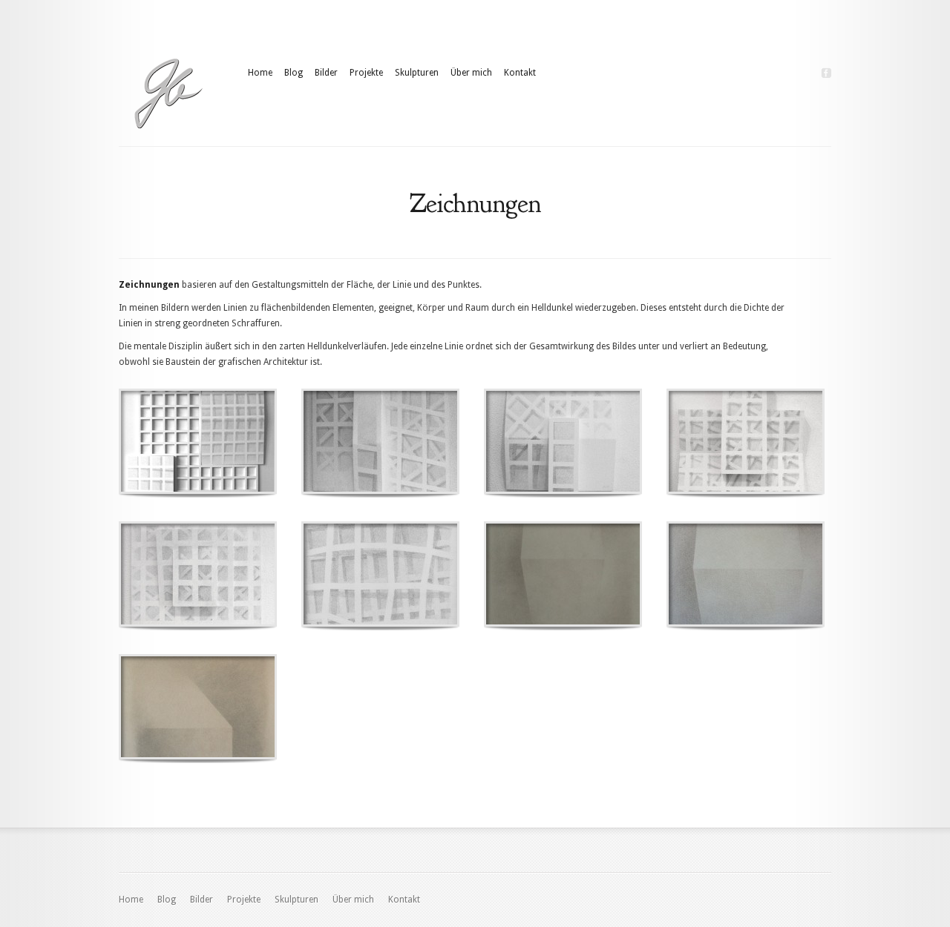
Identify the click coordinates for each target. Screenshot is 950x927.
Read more (236, 441)
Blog (293, 72)
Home (260, 72)
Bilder (326, 72)
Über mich (471, 72)
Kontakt (520, 72)
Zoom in (164, 441)
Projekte (366, 72)
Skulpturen (417, 72)
